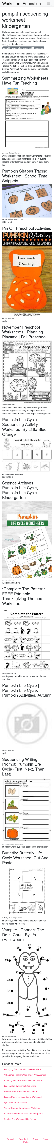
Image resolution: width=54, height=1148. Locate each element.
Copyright (23, 1139)
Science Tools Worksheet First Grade (20, 1091)
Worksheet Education (21, 3)
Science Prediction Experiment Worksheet (22, 1096)
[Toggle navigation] (48, 3)
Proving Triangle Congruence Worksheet (21, 1107)
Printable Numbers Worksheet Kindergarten (23, 1113)
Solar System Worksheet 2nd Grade (19, 1085)
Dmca (35, 1139)
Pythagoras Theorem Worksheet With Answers (24, 1074)
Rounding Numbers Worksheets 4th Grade (22, 1080)
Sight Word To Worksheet (15, 1102)
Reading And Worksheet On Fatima (19, 1119)
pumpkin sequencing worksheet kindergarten (23, 48)
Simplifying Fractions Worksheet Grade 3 (22, 1069)
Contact (10, 1139)
